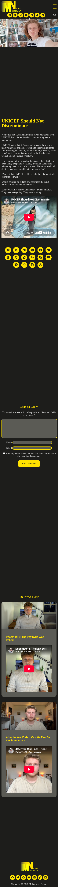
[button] (54, 7)
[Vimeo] (31, 15)
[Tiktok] (37, 15)
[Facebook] (9, 15)
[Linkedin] (42, 15)
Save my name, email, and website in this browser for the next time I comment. (31, 455)
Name (9, 442)
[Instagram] (20, 15)
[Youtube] (26, 15)
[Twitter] (15, 15)
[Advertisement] (29, 79)
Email (9, 448)
